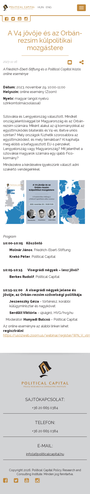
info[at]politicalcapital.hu (45, 454)
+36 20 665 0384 (45, 408)
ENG (48, 7)
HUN (41, 7)
